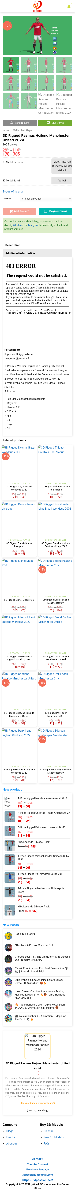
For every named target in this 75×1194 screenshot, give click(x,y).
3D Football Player (23, 130)
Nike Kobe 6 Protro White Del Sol (34, 945)
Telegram (33, 225)
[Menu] (5, 6)
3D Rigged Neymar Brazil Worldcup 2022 (19, 488)
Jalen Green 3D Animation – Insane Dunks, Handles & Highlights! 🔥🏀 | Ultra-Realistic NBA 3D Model (40, 994)
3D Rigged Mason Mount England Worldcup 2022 (19, 658)
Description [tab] (12, 245)
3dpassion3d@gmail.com (37, 1174)
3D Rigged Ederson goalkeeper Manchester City (56, 771)
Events (10, 1137)
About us (11, 1143)
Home (6, 130)
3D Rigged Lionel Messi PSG (19, 599)
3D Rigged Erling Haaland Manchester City (56, 601)
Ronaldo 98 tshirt (25, 933)
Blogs (9, 1131)
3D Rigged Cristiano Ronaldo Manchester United (19, 714)
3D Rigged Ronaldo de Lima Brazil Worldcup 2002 (56, 545)
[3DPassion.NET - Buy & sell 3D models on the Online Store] (37, 6)
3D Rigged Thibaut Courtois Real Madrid (55, 488)
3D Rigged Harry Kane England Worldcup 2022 (19, 771)
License (7, 198)
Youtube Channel (37, 1164)
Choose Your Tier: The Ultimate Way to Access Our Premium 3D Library (42, 958)
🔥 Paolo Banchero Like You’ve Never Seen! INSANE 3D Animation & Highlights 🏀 (40, 1006)
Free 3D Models (54, 1137)
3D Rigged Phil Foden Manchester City (56, 714)
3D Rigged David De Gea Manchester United (56, 658)
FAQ (46, 1143)
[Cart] (69, 6)
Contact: (37, 1158)
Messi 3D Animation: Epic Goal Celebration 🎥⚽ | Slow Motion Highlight (41, 970)
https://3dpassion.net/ (37, 1180)
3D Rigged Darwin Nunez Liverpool (19, 545)
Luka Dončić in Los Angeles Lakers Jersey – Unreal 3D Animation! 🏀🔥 (40, 981)
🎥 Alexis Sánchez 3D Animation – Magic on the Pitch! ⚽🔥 (40, 1017)
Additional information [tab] (20, 253)
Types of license (13, 191)
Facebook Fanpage (37, 1169)
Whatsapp (18, 225)
